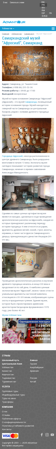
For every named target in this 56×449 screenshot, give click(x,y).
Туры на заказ (9, 398)
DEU (43, 8)
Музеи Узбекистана (11, 315)
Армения (34, 370)
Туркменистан (9, 381)
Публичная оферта (11, 418)
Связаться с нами (17, 2)
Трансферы (7, 401)
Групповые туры (10, 391)
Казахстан (7, 370)
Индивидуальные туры (13, 394)
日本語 (44, 16)
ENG (43, 2)
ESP (43, 13)
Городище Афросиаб (12, 156)
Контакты (6, 429)
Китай (33, 381)
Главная (5, 34)
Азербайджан (36, 367)
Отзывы (6, 415)
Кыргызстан (8, 374)
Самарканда (31, 101)
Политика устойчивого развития (18, 425)
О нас (5, 2)
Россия (33, 378)
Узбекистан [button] (7, 28)
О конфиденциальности (14, 422)
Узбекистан (17, 34)
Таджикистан (8, 378)
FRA (43, 10)
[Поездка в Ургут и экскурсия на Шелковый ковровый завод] (26, 331)
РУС (43, 5)
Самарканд (29, 34)
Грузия (33, 363)
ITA (50, 13)
